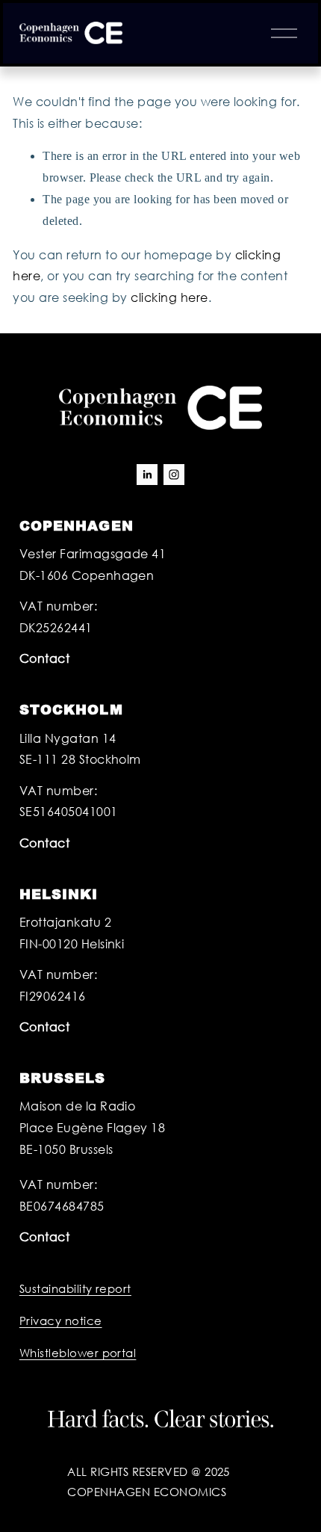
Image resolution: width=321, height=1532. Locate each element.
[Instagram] (173, 474)
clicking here (169, 297)
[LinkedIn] (147, 474)
